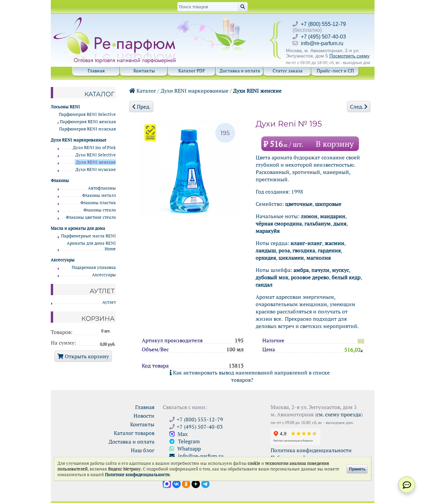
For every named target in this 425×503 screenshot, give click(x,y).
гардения (329, 250)
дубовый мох (272, 277)
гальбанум (317, 223)
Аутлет (109, 302)
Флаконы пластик (98, 203)
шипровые (328, 204)
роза (284, 250)
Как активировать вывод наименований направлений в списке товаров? (251, 376)
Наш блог (142, 450)
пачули (320, 270)
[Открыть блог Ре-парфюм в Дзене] (196, 483)
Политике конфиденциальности (137, 474)
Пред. (142, 106)
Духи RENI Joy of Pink (94, 147)
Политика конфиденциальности (311, 450)
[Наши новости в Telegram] (205, 483)
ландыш (266, 250)
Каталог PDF (191, 70)
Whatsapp (188, 448)
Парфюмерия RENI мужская (87, 129)
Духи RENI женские (257, 90)
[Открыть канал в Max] (167, 483)
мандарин (332, 216)
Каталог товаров (134, 433)
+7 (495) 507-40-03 (323, 37)
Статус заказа (287, 70)
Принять (357, 468)
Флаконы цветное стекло (91, 217)
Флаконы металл (99, 195)
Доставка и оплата (239, 70)
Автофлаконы (102, 188)
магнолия (318, 257)
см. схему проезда (338, 414)
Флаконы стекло (99, 210)
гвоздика (304, 250)
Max (182, 434)
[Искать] (242, 6)
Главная (96, 70)
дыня (339, 223)
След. (357, 106)
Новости (143, 415)
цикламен (291, 257)
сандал (264, 284)
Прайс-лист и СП (335, 70)
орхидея (266, 257)
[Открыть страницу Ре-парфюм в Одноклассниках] (186, 483)
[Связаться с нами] (406, 484)
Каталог (145, 90)
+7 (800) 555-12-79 (323, 24)
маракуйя (268, 230)
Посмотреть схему (349, 55)
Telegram (188, 441)
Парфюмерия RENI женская (88, 122)
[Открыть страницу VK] (176, 483)
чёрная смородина (279, 223)
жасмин (334, 243)
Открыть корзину (86, 356)
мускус (340, 270)
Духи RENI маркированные (194, 90)
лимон (309, 216)
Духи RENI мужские (95, 169)
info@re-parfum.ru (322, 43)
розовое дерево (310, 277)
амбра (301, 270)
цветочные (298, 204)
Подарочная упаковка (94, 267)
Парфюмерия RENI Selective (87, 114)
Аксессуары (104, 275)
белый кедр (346, 277)
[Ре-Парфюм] (115, 21)
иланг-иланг (306, 243)
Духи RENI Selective (95, 155)
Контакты (144, 70)
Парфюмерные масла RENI (88, 236)
